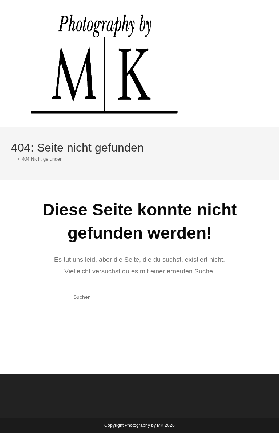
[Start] (13, 159)
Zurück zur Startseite (139, 334)
